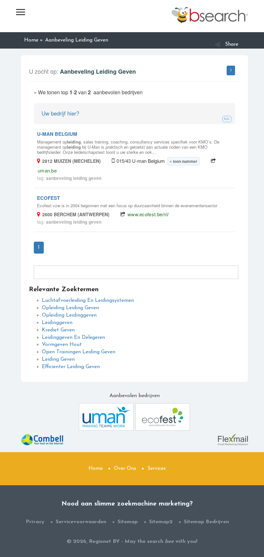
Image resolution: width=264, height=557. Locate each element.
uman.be (47, 170)
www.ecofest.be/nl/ (148, 214)
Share (231, 44)
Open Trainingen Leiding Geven (78, 352)
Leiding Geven (58, 359)
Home (96, 468)
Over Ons (125, 468)
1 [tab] (230, 70)
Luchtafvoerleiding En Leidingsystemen (88, 300)
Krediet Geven (58, 330)
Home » (33, 40)
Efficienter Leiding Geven (71, 366)
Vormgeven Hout (62, 344)
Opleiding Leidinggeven (69, 315)
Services (156, 468)
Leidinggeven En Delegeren (73, 337)
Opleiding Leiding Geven (70, 308)
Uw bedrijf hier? (60, 113)
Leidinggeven (57, 322)
